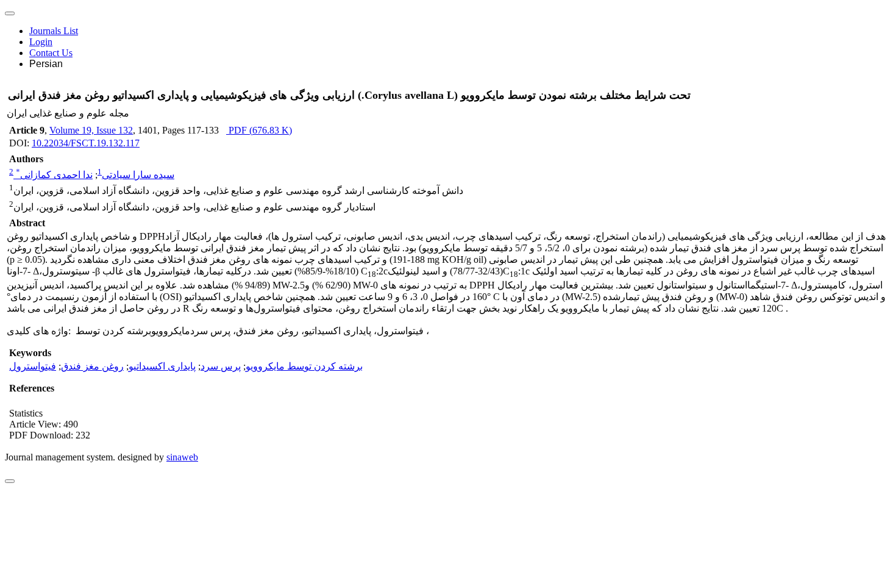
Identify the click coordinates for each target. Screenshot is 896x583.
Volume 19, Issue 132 (91, 130)
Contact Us (51, 53)
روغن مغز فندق (92, 366)
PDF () (259, 130)
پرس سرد (221, 366)
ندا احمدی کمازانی (54, 175)
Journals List (53, 31)
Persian (46, 64)
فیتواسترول (32, 366)
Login (40, 42)
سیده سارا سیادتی (138, 175)
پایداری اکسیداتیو (162, 366)
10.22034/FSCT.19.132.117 (86, 143)
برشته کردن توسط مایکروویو (304, 366)
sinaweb (182, 457)
